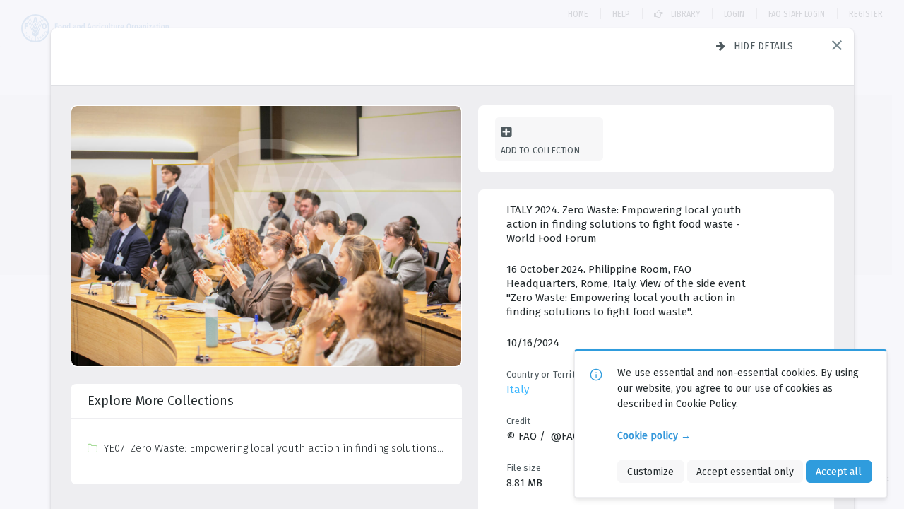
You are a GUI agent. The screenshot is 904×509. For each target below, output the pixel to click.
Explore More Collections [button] (161, 401)
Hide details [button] (764, 46)
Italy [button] (517, 389)
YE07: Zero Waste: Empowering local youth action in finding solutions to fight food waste (274, 448)
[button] (836, 45)
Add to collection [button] (540, 150)
